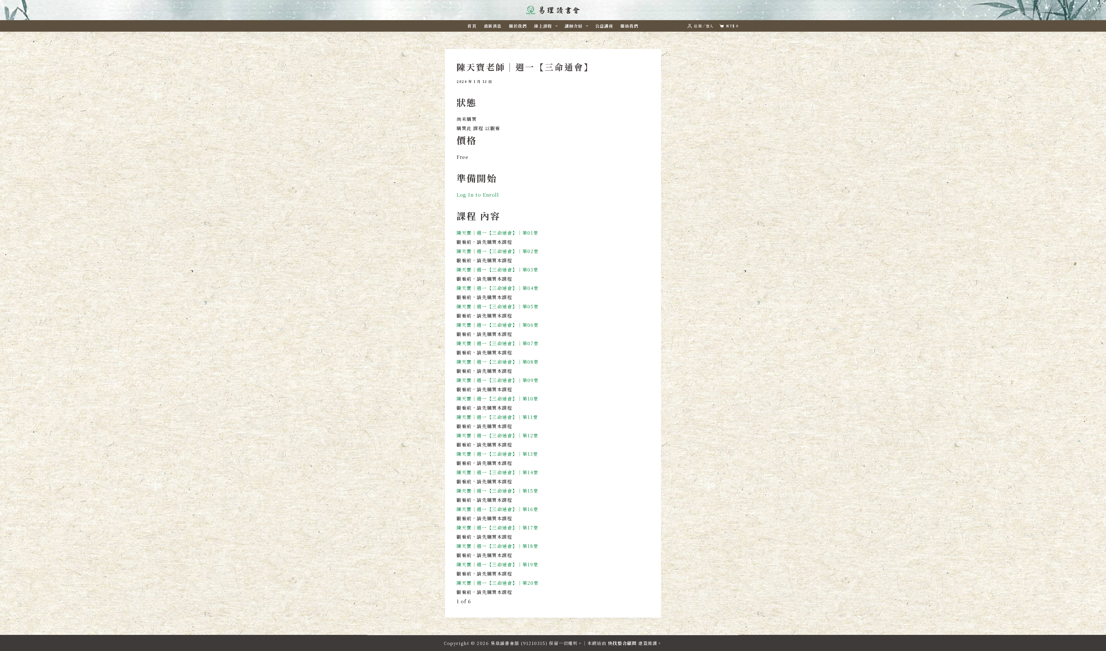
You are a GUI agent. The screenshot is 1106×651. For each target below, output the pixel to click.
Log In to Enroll (478, 194)
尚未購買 (467, 119)
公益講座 (604, 26)
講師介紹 (574, 26)
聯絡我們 (629, 26)
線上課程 (543, 26)
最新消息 (493, 26)
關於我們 (518, 26)
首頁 (471, 26)
